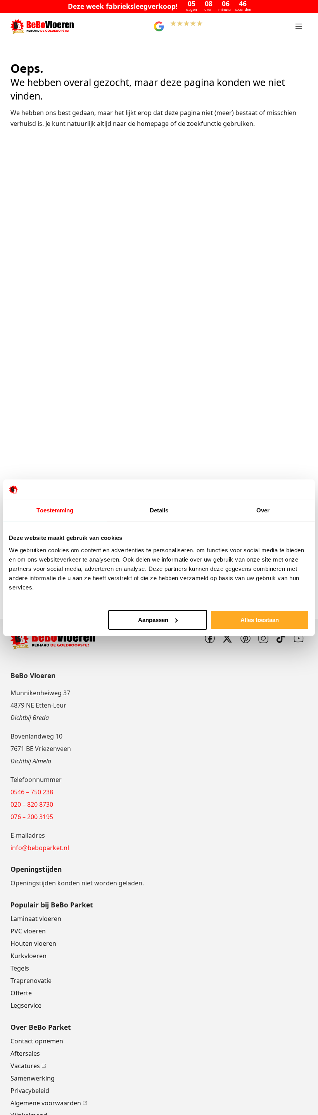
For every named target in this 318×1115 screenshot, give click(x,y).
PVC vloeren (28, 931)
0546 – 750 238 (31, 792)
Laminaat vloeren (35, 918)
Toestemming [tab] (54, 510)
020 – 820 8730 (31, 804)
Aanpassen (153, 620)
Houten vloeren (33, 943)
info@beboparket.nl (39, 848)
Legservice (25, 1005)
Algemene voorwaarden (45, 1103)
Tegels (19, 968)
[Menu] (299, 26)
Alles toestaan (259, 620)
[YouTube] (299, 638)
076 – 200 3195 (31, 817)
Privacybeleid (29, 1090)
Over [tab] (263, 510)
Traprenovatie (31, 980)
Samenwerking (32, 1078)
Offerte (21, 993)
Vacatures (25, 1066)
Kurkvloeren (28, 956)
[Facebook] (209, 638)
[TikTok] (281, 638)
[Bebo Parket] (42, 26)
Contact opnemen (36, 1041)
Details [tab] (159, 510)
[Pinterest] (245, 638)
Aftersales (25, 1053)
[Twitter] (227, 638)
